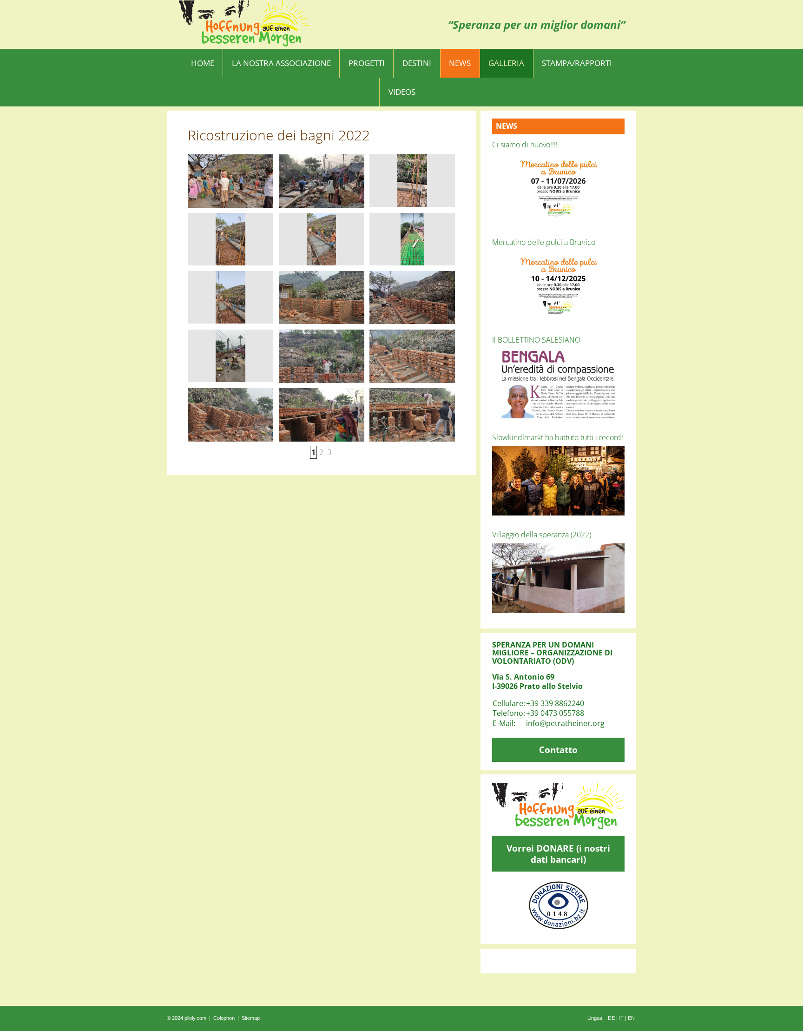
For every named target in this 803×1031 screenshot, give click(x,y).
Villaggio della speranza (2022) (541, 534)
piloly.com (195, 1018)
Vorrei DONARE (558, 854)
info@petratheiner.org (565, 723)
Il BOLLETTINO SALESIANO (536, 340)
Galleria (506, 63)
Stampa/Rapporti (577, 63)
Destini (416, 63)
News (460, 63)
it (621, 1018)
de (611, 1018)
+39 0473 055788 (555, 713)
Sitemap (251, 1018)
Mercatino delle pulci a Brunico (543, 242)
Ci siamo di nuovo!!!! (525, 144)
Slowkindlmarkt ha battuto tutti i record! (557, 437)
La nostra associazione (281, 63)
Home (202, 63)
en (631, 1018)
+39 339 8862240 (555, 703)
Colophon (224, 1018)
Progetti (367, 63)
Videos (401, 91)
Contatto (558, 749)
